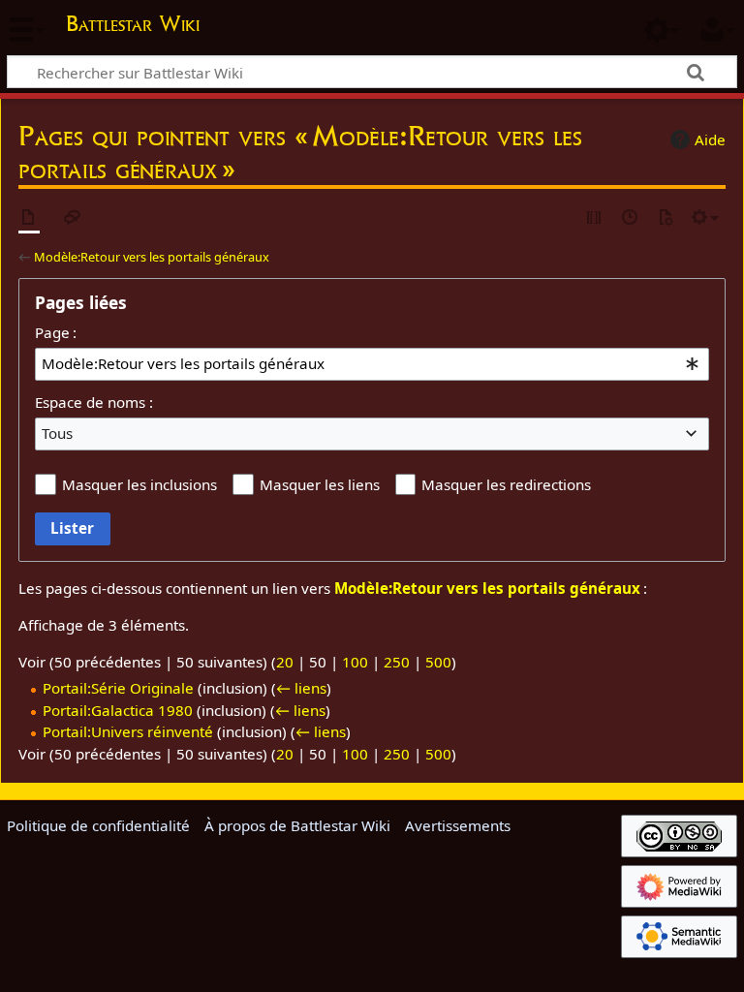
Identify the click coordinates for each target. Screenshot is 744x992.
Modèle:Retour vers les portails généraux (151, 256)
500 (438, 661)
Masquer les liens (320, 484)
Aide (710, 139)
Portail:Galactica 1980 (118, 710)
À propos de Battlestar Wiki (297, 825)
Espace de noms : (94, 402)
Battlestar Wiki (133, 23)
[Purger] (665, 218)
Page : (56, 332)
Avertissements (458, 825)
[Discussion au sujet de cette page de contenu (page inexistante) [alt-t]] (72, 218)
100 (355, 661)
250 (397, 661)
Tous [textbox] (57, 433)
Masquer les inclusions (139, 484)
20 (285, 661)
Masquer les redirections (506, 484)
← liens (301, 688)
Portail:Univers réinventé (128, 731)
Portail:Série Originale (118, 688)
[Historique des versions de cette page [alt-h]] (630, 218)
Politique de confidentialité (98, 825)
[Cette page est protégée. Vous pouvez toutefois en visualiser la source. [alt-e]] (594, 218)
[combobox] (372, 364)
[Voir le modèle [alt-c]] (29, 218)
